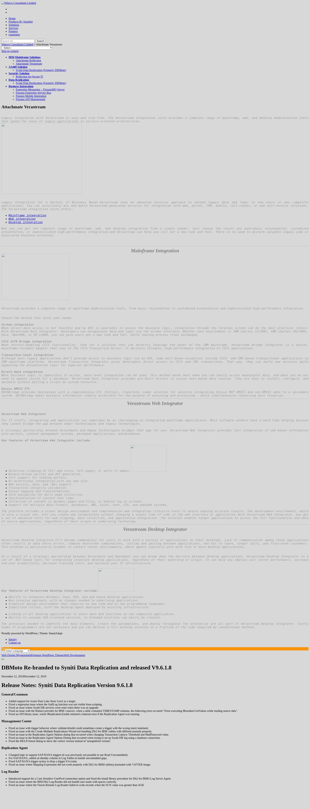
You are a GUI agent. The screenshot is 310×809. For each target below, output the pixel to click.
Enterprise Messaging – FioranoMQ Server (40, 89)
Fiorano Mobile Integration (31, 96)
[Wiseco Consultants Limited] (18, 2)
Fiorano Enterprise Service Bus (33, 92)
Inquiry (13, 639)
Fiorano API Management (30, 99)
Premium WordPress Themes (47, 655)
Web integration (22, 219)
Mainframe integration (27, 215)
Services (13, 28)
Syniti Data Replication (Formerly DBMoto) (41, 70)
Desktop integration (26, 222)
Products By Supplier (21, 21)
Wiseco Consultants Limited (17, 44)
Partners (13, 31)
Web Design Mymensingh (16, 655)
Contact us (15, 642)
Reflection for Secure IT (29, 76)
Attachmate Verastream (29, 63)
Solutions (14, 24)
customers (14, 34)
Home (12, 18)
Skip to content (9, 51)
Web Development (74, 655)
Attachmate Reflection (28, 60)
